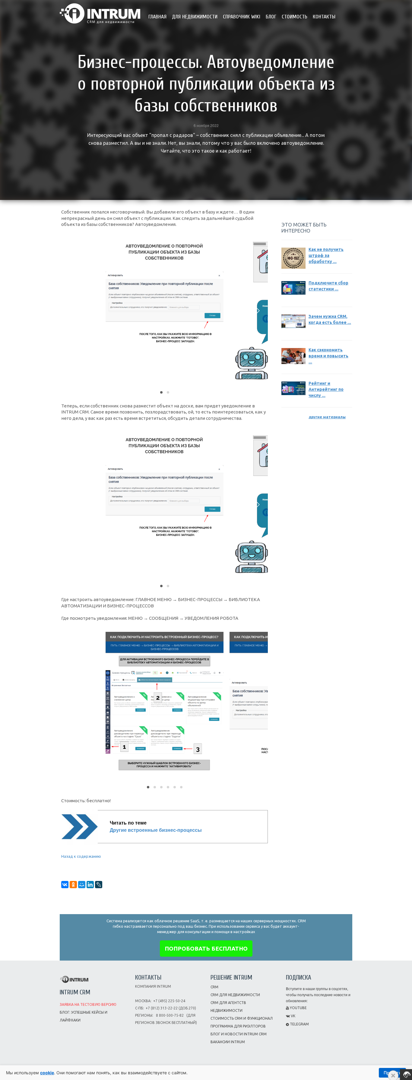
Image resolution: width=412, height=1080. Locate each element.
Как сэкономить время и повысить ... (328, 355)
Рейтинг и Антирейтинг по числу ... (326, 389)
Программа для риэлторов (238, 1026)
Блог (271, 17)
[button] (161, 392)
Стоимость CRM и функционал (242, 1018)
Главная (157, 17)
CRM (214, 987)
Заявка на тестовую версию (88, 1004)
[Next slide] (257, 310)
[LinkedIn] (90, 884)
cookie (47, 1072)
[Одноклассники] (73, 884)
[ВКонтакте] (64, 884)
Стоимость (294, 17)
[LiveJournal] (98, 884)
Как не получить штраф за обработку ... (326, 255)
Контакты (324, 17)
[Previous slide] (71, 310)
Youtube (298, 1008)
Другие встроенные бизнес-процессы (156, 830)
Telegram (299, 1024)
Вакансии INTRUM (228, 1042)
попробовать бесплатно (206, 948)
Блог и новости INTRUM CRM (239, 1034)
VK (292, 1016)
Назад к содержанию (81, 856)
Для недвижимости (194, 17)
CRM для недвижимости (235, 995)
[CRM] (100, 11)
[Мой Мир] (81, 884)
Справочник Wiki (241, 17)
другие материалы (327, 417)
